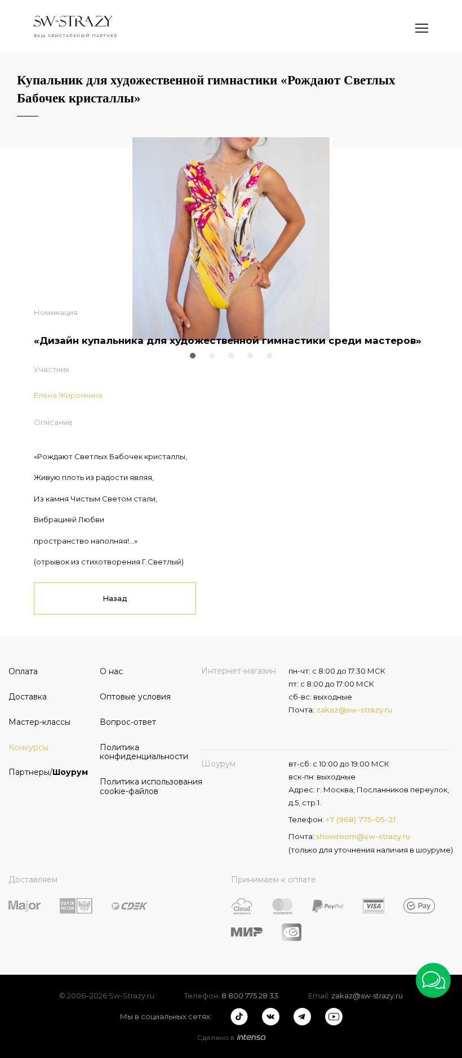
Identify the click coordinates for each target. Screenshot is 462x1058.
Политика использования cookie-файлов (141, 786)
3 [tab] (231, 355)
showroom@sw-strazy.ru (363, 836)
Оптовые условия (135, 697)
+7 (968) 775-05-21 (361, 819)
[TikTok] (239, 1016)
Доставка (27, 697)
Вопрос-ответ (128, 722)
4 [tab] (250, 355)
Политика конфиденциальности (141, 752)
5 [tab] (269, 355)
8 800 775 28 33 (249, 995)
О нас (111, 671)
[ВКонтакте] (270, 1016)
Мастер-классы (39, 722)
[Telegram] (302, 1016)
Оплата (23, 671)
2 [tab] (212, 355)
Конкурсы (28, 747)
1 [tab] (193, 355)
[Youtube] (334, 1016)
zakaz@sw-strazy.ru (354, 709)
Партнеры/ (48, 772)
